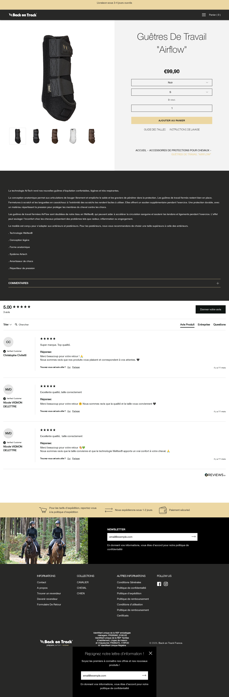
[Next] (110, 77)
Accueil (141, 150)
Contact (41, 582)
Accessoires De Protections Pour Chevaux (179, 150)
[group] (21, 307)
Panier (215, 14)
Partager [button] (76, 367)
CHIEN (81, 593)
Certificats (123, 615)
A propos (42, 587)
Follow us (164, 575)
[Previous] (4, 77)
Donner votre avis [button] (210, 309)
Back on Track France (170, 643)
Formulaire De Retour (49, 604)
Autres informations (131, 575)
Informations (46, 575)
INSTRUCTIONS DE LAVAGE (184, 129)
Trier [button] (6, 324)
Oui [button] (69, 367)
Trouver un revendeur (49, 593)
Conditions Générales (129, 582)
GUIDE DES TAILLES (155, 129)
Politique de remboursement (133, 598)
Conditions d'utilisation (130, 604)
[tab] (187, 325)
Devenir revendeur (47, 598)
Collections (85, 575)
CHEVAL (82, 587)
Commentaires (18, 283)
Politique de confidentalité (131, 587)
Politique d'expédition (129, 593)
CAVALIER (83, 582)
